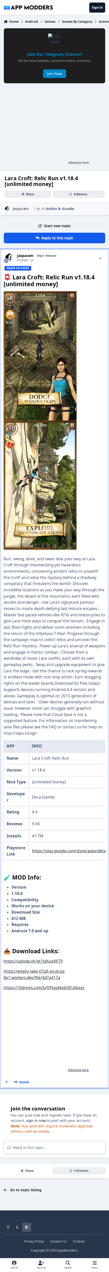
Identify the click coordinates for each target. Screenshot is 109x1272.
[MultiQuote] (6, 1082)
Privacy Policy (34, 1241)
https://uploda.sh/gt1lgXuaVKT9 (33, 961)
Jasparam (21, 208)
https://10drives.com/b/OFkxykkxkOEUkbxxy (44, 987)
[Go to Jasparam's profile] (7, 208)
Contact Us (58, 1241)
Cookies (79, 1241)
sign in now (36, 1120)
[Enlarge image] (40, 294)
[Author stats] (100, 257)
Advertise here (78, 163)
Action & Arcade (60, 208)
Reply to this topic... (29, 1147)
